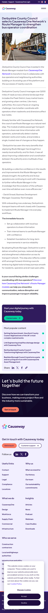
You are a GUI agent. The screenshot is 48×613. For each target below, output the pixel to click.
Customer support (28, 446)
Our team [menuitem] (29, 479)
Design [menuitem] (5, 509)
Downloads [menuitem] (30, 529)
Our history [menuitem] (30, 474)
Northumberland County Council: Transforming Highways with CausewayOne (22, 351)
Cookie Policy (16, 584)
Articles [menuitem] (28, 504)
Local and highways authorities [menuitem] (10, 554)
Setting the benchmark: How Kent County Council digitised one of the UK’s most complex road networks (21, 335)
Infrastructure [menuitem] (8, 529)
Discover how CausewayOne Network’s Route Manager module (24, 283)
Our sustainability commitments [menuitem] (32, 486)
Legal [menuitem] (4, 479)
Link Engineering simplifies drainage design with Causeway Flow (22, 344)
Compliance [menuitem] (7, 484)
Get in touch (10, 409)
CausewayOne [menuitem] (8, 504)
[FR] (45, 2)
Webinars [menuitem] (29, 519)
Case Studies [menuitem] (30, 524)
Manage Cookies (24, 590)
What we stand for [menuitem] (32, 470)
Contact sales (11, 318)
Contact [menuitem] (5, 470)
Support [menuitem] (11, 2)
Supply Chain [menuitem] (7, 519)
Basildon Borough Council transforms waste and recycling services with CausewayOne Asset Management (22, 359)
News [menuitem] (27, 509)
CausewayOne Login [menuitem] (22, 2)
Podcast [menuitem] (28, 514)
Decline (24, 603)
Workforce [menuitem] (6, 514)
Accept (24, 596)
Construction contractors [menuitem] (7, 546)
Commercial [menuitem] (7, 524)
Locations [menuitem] (6, 489)
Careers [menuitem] (4, 2)
